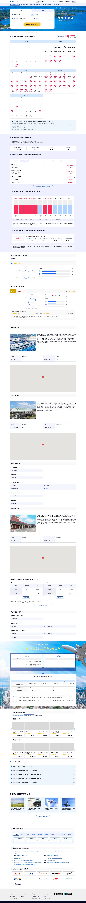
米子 (17, 860)
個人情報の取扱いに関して (47, 898)
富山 (20, 855)
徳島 (48, 860)
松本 (26, 855)
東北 (45, 852)
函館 (28, 852)
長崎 (22, 862)
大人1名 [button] (37, 18)
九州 (12, 862)
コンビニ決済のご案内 (24, 893)
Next (74, 729)
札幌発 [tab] (16, 834)
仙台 (54, 852)
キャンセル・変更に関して (14, 898)
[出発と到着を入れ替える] (32, 15)
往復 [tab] (21, 10)
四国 (45, 860)
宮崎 (35, 862)
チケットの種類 (12, 896)
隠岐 (22, 860)
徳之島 (25, 864)
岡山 (24, 860)
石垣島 (50, 862)
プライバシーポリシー (35, 896)
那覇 (48, 862)
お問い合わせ (23, 896)
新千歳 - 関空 (19, 841)
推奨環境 (44, 893)
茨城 (57, 855)
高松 (50, 860)
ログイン (74, 1)
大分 (33, 862)
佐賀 (20, 862)
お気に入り (56, 1)
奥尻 (32, 852)
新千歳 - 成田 (31, 838)
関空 (53, 858)
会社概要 (33, 893)
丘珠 (19, 852)
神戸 (57, 858)
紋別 (40, 852)
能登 (24, 855)
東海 (12, 858)
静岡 (19, 858)
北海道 (13, 852)
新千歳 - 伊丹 (66, 838)
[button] (21, 14)
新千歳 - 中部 (55, 838)
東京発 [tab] (33, 834)
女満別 (37, 852)
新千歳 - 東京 (43, 838)
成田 (50, 855)
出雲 (19, 860)
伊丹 (50, 858)
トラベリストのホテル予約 (29, 714)
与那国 (65, 862)
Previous (12, 729)
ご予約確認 (11, 893)
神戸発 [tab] (64, 834)
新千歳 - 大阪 (31, 841)
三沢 (50, 852)
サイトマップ (45, 894)
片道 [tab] (43, 10)
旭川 (21, 852)
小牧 (17, 858)
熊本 (31, 862)
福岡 (15, 862)
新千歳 (16, 852)
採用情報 (44, 896)
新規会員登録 (68, 1)
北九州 (17, 862)
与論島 (31, 864)
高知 (54, 860)
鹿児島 (37, 862)
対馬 (29, 862)
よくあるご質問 (23, 894)
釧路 (26, 852)
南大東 (59, 862)
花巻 (52, 852)
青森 (48, 852)
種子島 (22, 864)
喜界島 (19, 864)
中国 (12, 860)
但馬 (59, 858)
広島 (26, 860)
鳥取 (15, 860)
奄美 (40, 862)
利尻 (16, 853)
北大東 (53, 862)
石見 (30, 860)
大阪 (55, 858)
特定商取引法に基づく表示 (36, 898)
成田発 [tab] (28, 834)
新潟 (18, 855)
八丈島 (54, 855)
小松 (22, 855)
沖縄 (45, 862)
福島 (64, 852)
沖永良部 (16, 864)
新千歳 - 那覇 (66, 841)
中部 (15, 858)
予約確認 (61, 1)
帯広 (23, 852)
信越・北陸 (14, 855)
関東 (45, 855)
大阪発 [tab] (46, 834)
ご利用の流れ (12, 894)
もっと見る (26, 597)
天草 (34, 864)
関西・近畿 (46, 858)
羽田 (48, 855)
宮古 (68, 862)
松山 (52, 860)
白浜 (61, 858)
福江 (27, 862)
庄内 (62, 852)
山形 (60, 852)
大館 (58, 852)
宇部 (28, 860)
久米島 (56, 862)
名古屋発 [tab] (40, 834)
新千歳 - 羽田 (19, 838)
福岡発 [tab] (69, 834)
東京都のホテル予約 (15, 715)
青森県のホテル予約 (24, 715)
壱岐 (25, 862)
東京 (52, 855)
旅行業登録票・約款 (35, 894)
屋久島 (28, 864)
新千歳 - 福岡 (55, 841)
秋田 (56, 852)
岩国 (32, 860)
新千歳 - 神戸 (43, 841)
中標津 (34, 852)
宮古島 (62, 862)
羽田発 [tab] (22, 834)
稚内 (30, 852)
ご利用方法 (49, 1)
